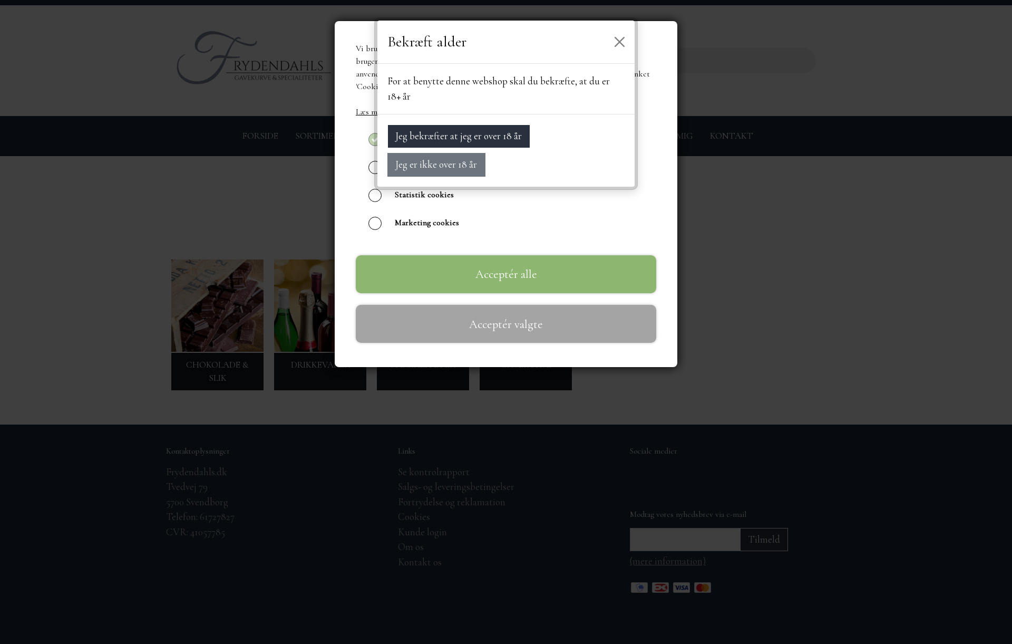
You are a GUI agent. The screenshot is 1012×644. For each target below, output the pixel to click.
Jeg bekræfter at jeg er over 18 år (458, 136)
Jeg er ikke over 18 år (436, 164)
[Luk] (620, 42)
